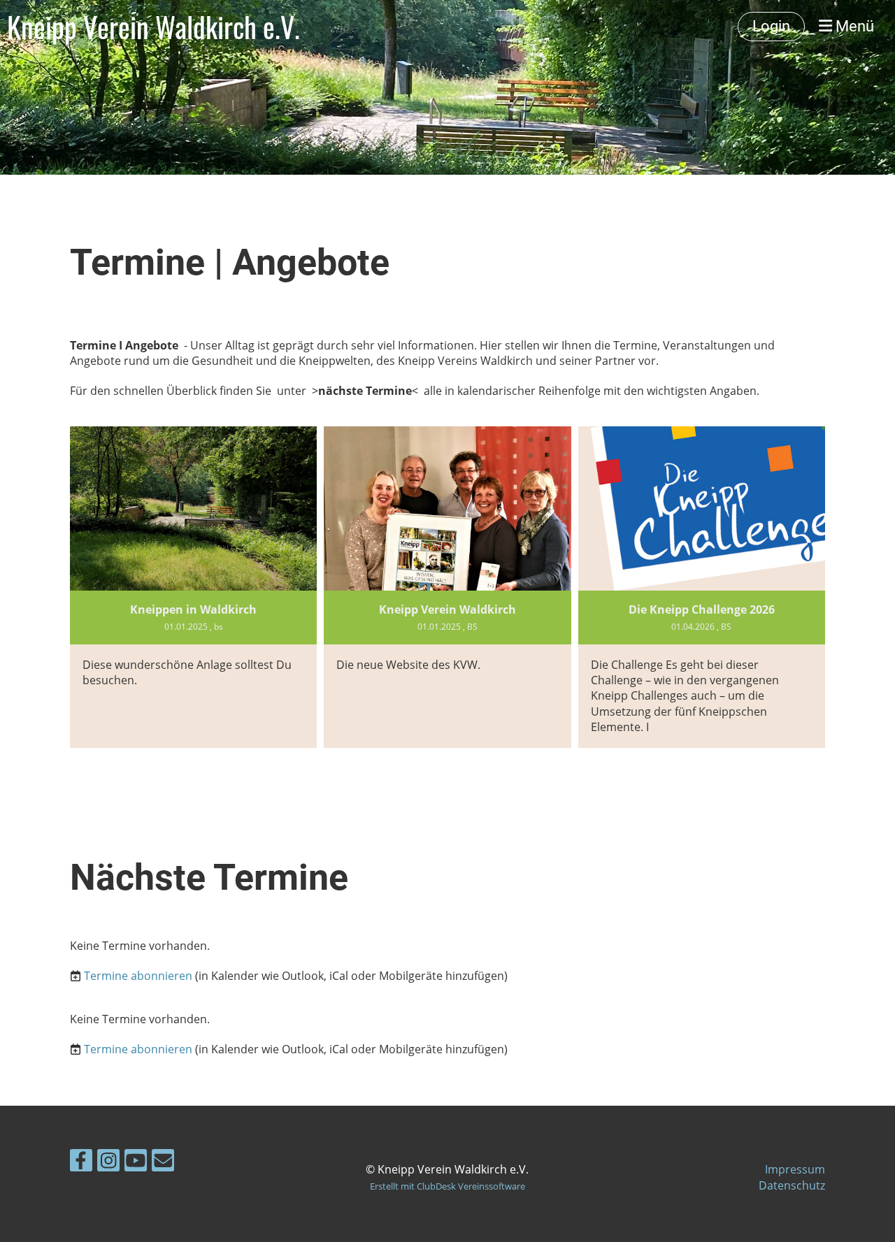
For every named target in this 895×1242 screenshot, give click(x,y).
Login (771, 26)
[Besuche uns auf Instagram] (108, 1163)
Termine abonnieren (138, 975)
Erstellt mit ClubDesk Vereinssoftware (447, 1186)
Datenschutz (792, 1185)
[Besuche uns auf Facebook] (81, 1163)
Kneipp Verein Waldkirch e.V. (153, 26)
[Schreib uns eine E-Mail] (163, 1163)
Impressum (795, 1169)
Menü (853, 26)
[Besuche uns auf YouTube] (135, 1163)
